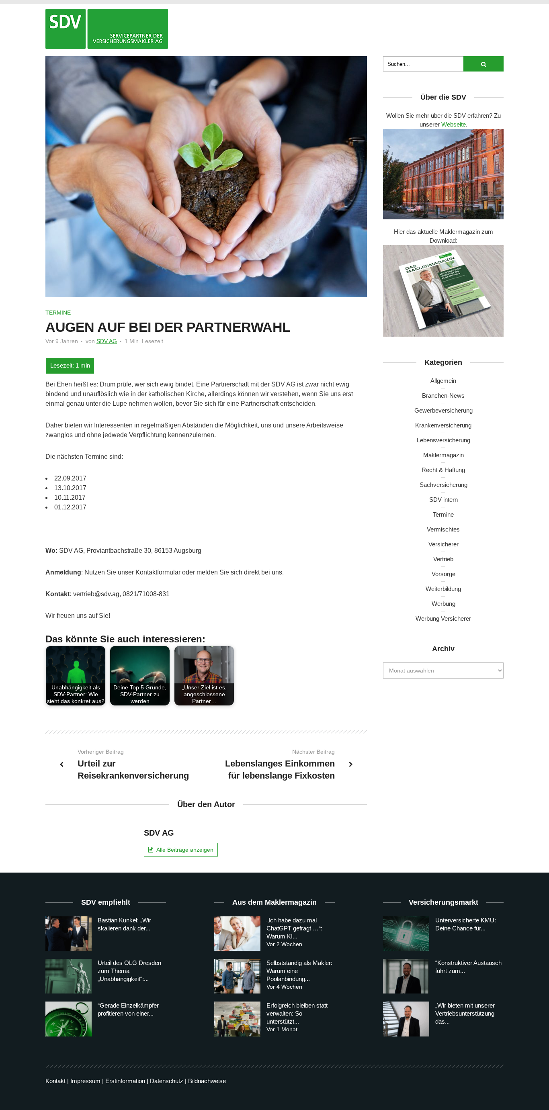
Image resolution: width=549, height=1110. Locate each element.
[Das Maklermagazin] (106, 29)
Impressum (85, 1080)
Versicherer (443, 544)
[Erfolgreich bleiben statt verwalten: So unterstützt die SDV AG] (237, 1019)
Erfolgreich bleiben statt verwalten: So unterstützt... (297, 1013)
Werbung (443, 603)
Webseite (453, 124)
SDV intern (443, 499)
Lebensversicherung (443, 440)
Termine (58, 312)
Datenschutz (166, 1080)
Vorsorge (443, 573)
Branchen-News (443, 395)
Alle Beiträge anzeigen (184, 849)
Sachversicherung (443, 484)
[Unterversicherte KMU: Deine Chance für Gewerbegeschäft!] (406, 933)
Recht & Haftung (443, 469)
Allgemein (443, 380)
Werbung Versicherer (443, 618)
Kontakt (55, 1080)
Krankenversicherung (443, 425)
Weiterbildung (443, 588)
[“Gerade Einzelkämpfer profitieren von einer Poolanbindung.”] (68, 1019)
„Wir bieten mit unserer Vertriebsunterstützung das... (465, 1013)
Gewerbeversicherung (443, 410)
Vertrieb (443, 559)
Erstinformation (125, 1080)
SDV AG (106, 341)
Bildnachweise (207, 1080)
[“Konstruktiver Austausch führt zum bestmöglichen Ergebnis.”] (406, 976)
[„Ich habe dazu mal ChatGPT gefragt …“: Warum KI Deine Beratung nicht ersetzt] (237, 933)
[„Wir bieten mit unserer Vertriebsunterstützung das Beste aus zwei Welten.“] (406, 1019)
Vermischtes (443, 529)
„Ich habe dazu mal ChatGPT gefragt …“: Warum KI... (294, 928)
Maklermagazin (443, 455)
